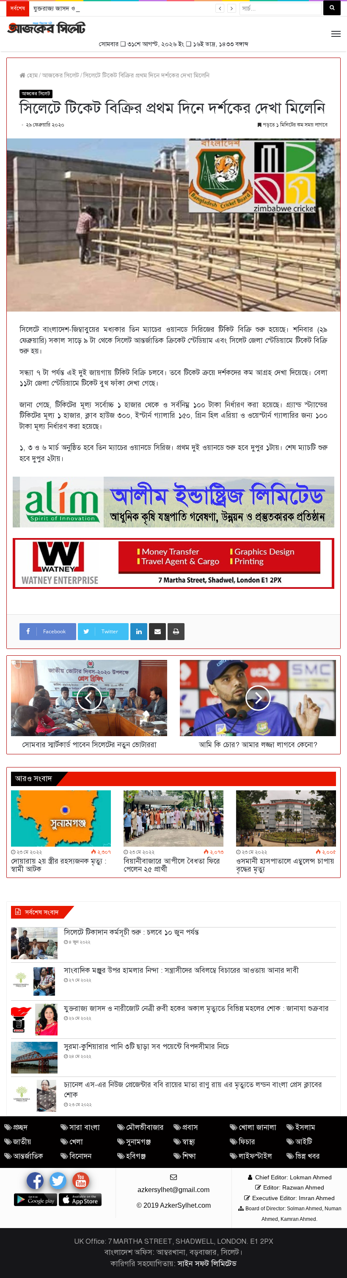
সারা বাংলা (84, 1127)
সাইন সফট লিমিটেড (207, 1263)
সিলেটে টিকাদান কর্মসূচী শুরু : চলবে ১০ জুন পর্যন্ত (131, 932)
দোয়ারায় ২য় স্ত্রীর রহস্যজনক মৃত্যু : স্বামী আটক (58, 865)
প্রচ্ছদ (20, 1127)
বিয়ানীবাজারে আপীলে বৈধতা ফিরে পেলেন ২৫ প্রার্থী (172, 865)
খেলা (76, 1141)
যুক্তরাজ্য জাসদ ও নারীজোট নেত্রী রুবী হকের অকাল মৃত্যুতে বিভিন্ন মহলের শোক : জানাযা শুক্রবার (147, 8)
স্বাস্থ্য (188, 1141)
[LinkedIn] (138, 631)
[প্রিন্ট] (176, 631)
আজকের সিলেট (60, 75)
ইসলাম (305, 1127)
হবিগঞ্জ (136, 1156)
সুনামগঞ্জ (138, 1141)
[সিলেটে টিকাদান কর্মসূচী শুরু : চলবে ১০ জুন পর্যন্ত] (34, 943)
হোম (31, 75)
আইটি (303, 1141)
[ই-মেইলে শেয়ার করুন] (157, 631)
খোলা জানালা (257, 1127)
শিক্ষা (189, 1156)
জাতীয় (22, 1141)
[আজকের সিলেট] (46, 28)
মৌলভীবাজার (145, 1127)
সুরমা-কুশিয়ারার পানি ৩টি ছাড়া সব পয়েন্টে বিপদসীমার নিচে (146, 1046)
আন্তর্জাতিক (28, 1156)
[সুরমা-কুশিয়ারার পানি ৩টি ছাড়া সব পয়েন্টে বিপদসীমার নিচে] (34, 1058)
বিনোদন (80, 1156)
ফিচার (247, 1141)
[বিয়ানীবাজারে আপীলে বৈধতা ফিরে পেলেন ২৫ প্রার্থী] (173, 818)
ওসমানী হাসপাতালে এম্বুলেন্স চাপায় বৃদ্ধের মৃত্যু (285, 865)
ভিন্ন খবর (307, 1156)
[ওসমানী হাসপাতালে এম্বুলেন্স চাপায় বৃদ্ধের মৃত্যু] (286, 818)
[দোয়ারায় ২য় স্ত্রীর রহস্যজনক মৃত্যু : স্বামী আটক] (61, 818)
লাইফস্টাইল (255, 1156)
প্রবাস (190, 1127)
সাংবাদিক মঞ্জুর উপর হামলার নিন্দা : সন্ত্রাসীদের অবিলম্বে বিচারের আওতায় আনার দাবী (181, 970)
